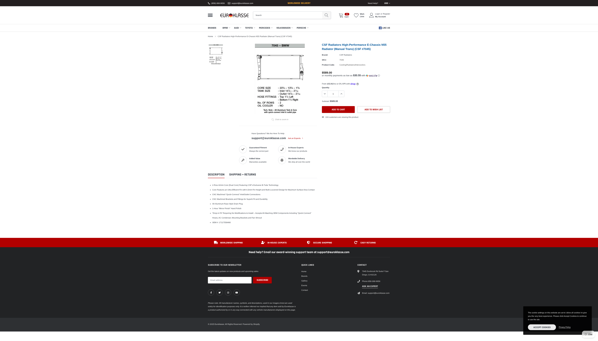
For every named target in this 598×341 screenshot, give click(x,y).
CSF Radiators (345, 55)
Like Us (386, 28)
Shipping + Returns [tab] (242, 175)
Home (210, 36)
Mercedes (264, 28)
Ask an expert (370, 286)
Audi (236, 28)
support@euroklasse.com (242, 3)
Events (304, 285)
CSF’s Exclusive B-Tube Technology (263, 185)
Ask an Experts (294, 138)
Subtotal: (325, 101)
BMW (225, 28)
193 (327, 117)
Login (377, 14)
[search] (326, 15)
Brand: (325, 55)
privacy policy (565, 327)
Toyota (249, 28)
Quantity (325, 87)
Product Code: (328, 65)
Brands (212, 28)
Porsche (301, 28)
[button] (356, 75)
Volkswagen (283, 28)
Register (386, 14)
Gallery (304, 281)
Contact (304, 290)
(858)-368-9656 (218, 3)
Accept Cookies (542, 327)
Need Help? (373, 3)
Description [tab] (216, 175)
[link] (211, 292)
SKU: (324, 60)
